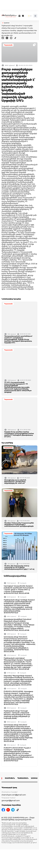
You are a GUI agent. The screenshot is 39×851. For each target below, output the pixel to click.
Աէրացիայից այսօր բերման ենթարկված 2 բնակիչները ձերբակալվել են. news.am (15, 481)
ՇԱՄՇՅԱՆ (10, 778)
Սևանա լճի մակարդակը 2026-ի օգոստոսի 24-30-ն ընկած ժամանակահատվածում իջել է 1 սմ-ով (19, 567)
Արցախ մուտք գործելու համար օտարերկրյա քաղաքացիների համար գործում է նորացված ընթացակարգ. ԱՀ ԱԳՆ (19, 434)
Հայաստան (8, 45)
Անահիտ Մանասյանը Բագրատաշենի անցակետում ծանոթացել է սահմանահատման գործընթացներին (19, 524)
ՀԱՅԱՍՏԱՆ (22, 778)
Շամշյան (23, 583)
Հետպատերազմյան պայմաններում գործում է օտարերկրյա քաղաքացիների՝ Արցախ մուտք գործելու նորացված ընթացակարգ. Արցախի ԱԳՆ (18, 339)
